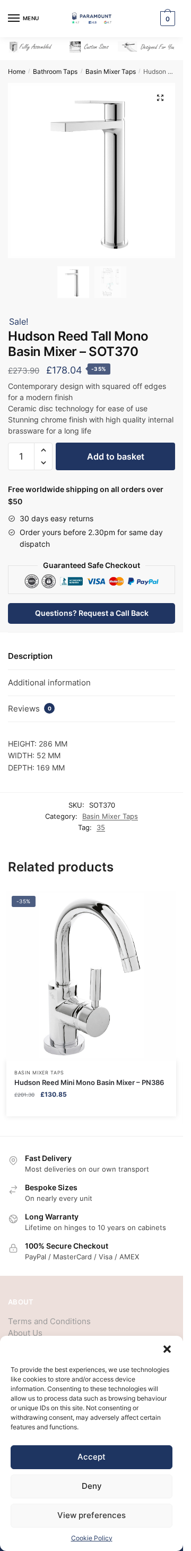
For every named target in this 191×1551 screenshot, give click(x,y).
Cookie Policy (91, 1538)
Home (16, 71)
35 (101, 827)
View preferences (91, 1515)
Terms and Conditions (49, 1321)
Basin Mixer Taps (110, 71)
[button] (167, 1349)
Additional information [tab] (49, 682)
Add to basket (115, 456)
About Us (25, 1333)
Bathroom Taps (55, 71)
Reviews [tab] (29, 709)
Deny (92, 1486)
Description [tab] (30, 656)
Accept (91, 1457)
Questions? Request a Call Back (92, 612)
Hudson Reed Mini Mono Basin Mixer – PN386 (89, 1082)
